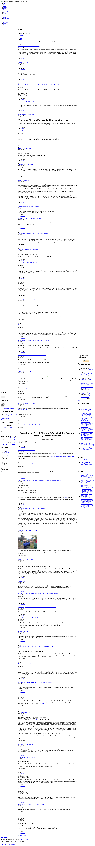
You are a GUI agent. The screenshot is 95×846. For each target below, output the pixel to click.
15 (10, 441)
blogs (4, 4)
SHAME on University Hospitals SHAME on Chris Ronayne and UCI (87, 383)
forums (4, 8)
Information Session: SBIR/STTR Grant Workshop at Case (31, 262)
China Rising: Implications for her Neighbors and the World (31, 299)
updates (5, 14)
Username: (3, 403)
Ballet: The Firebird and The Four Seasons (27, 757)
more (2, 419)
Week (21, 37)
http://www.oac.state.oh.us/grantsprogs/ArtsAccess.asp (63, 456)
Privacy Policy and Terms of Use (8, 844)
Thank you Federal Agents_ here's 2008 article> (87, 396)
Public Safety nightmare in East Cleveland (86, 374)
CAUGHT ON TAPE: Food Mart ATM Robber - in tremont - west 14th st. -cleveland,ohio (87, 479)
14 (8, 441)
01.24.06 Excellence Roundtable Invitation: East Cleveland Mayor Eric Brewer (35, 682)
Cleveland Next (21, 581)
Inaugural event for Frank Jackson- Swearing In (28, 101)
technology (5, 24)
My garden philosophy (85, 393)
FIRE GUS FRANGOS (86, 481)
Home (2, 837)
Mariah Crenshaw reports (86, 379)
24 (14, 442)
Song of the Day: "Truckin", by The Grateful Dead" (87, 488)
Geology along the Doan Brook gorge (26, 130)
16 (13, 441)
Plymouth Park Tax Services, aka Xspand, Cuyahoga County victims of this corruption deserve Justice (87, 450)
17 (14, 441)
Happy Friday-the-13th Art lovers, (25, 371)
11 (1, 441)
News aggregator (7, 455)
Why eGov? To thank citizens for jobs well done (87, 483)
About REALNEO (85, 435)
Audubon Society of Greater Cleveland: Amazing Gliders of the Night (33, 233)
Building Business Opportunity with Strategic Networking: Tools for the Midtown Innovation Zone (39, 480)
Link (21, 494)
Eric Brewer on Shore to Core (87, 367)
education (5, 21)
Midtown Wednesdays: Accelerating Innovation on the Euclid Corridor (33, 340)
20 (6, 442)
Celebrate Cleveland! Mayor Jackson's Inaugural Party (30, 218)
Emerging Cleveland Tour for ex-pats (26, 114)
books (4, 6)
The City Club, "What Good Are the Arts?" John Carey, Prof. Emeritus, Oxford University (38, 593)
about (4, 3)
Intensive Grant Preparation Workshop (26, 817)
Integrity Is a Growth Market (24, 180)
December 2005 (8, 434)
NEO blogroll (6, 11)
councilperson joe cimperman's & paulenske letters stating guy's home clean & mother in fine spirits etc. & (87, 425)
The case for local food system (24, 324)
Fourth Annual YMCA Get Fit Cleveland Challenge (29, 46)
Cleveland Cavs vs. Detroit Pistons (25, 62)
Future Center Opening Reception (25, 744)
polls (4, 12)
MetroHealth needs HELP (86, 377)
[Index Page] (2, 1)
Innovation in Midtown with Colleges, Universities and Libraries (32, 355)
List (21, 39)
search (4, 13)
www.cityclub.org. (36, 719)
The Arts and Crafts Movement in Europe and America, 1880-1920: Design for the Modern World (39, 84)
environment (6, 22)
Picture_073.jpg (84, 496)
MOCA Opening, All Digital (24, 631)
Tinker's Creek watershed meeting (25, 463)
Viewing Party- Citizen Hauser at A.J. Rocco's (28, 530)
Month (21, 35)
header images (6, 9)
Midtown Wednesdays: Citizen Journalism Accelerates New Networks (33, 696)
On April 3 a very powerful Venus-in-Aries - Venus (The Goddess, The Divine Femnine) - (87, 505)
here (66, 497)
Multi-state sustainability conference (25, 663)
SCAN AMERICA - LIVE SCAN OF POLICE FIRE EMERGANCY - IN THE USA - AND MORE (86, 420)
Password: (3, 404)
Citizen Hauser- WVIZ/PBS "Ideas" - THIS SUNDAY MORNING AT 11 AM (35, 646)
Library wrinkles (84, 390)
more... (7, 451)
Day (21, 38)
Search (5, 453)
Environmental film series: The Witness (26, 403)
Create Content (7, 450)
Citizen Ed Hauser (24, 839)
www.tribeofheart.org (23, 409)
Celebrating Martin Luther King (25, 388)
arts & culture (6, 18)
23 (13, 442)
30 (13, 444)
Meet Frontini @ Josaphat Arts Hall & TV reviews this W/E (31, 804)
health (4, 23)
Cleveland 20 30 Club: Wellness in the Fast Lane (28, 206)
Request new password (9, 408)
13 (6, 441)
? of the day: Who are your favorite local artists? (86, 434)
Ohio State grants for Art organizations (26, 450)
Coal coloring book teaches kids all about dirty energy (86, 416)
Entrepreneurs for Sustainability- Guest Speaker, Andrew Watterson (32, 424)
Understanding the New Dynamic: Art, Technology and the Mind (32, 508)
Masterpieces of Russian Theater (25, 148)
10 (14, 439)
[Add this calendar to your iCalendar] (5, 418)
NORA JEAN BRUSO (23, 72)
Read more (41, 703)
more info (23, 58)
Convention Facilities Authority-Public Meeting (28, 249)
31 (14, 444)
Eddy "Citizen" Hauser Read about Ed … (9, 428)
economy (5, 19)
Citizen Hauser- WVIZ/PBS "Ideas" (26, 559)
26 (3, 444)
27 (6, 444)
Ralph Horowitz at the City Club (25, 712)
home (4, 17)
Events (5, 837)
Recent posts (6, 452)
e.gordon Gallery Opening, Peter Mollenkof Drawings (30, 617)
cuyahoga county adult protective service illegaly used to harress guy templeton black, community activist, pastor (87, 445)
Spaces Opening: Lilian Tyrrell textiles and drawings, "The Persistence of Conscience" (37, 607)
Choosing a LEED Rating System (25, 164)
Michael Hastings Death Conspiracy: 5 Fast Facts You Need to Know (87, 475)
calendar (5, 7)
